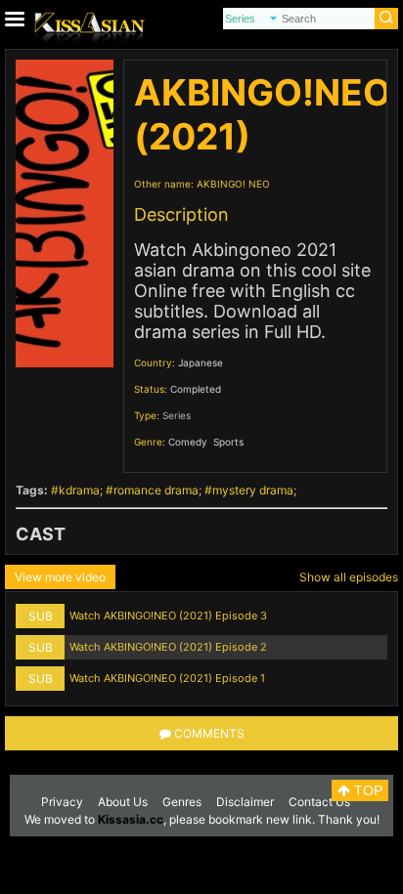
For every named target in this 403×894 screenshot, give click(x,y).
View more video (60, 577)
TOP (366, 790)
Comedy (187, 441)
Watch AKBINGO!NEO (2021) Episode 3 (168, 615)
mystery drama (252, 490)
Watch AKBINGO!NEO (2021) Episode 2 (168, 647)
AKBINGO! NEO (233, 184)
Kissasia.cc (130, 819)
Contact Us (319, 801)
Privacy (62, 801)
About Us (123, 801)
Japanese (200, 362)
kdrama (79, 490)
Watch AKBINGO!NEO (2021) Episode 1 (167, 678)
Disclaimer (245, 801)
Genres (182, 801)
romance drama (156, 490)
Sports (228, 441)
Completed (195, 389)
